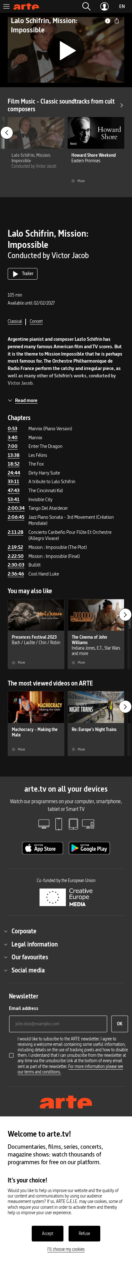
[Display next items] (125, 614)
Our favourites (30, 957)
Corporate (24, 931)
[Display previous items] (6, 132)
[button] (86, 6)
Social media (28, 970)
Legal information (35, 944)
